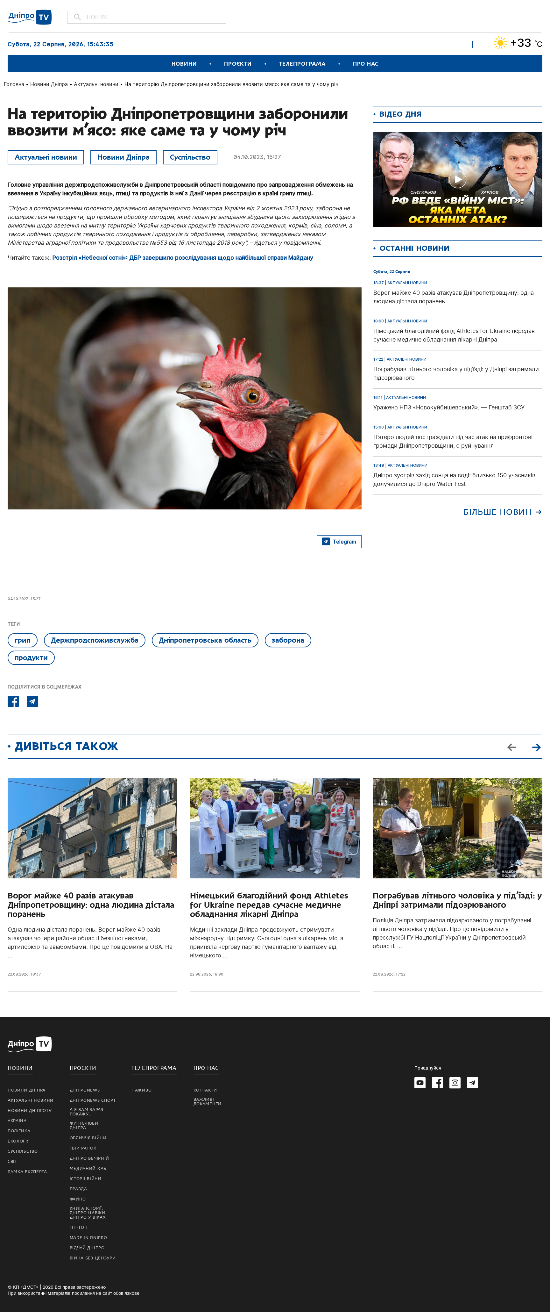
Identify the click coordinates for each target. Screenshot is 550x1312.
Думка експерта (27, 1172)
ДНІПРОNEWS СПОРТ (93, 1100)
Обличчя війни (88, 1138)
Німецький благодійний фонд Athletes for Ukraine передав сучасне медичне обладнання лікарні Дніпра (269, 905)
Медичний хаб (88, 1168)
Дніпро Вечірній (89, 1158)
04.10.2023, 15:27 (257, 157)
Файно (78, 1199)
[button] (536, 746)
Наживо (141, 1090)
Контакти (205, 1090)
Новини (184, 64)
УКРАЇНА (17, 1121)
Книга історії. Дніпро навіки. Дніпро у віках (88, 1213)
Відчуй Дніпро (87, 1248)
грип (23, 640)
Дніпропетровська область (205, 640)
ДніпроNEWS (85, 1090)
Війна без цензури (93, 1258)
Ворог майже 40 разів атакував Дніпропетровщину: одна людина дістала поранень (91, 905)
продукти (31, 657)
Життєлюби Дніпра (84, 1125)
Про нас (365, 64)
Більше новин (497, 512)
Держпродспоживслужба (94, 640)
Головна (14, 84)
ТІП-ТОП (79, 1227)
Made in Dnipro (88, 1238)
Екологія (19, 1141)
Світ (12, 1161)
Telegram (344, 541)
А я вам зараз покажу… (86, 1111)
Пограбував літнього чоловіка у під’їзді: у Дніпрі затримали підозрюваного (457, 900)
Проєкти (237, 64)
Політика (19, 1131)
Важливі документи (208, 1101)
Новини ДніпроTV (30, 1110)
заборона (288, 640)
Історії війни (86, 1179)
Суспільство (190, 157)
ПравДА (78, 1189)
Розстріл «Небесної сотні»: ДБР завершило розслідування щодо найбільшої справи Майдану (183, 257)
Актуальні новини (96, 84)
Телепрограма (302, 64)
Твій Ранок (83, 1148)
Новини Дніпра (49, 84)
